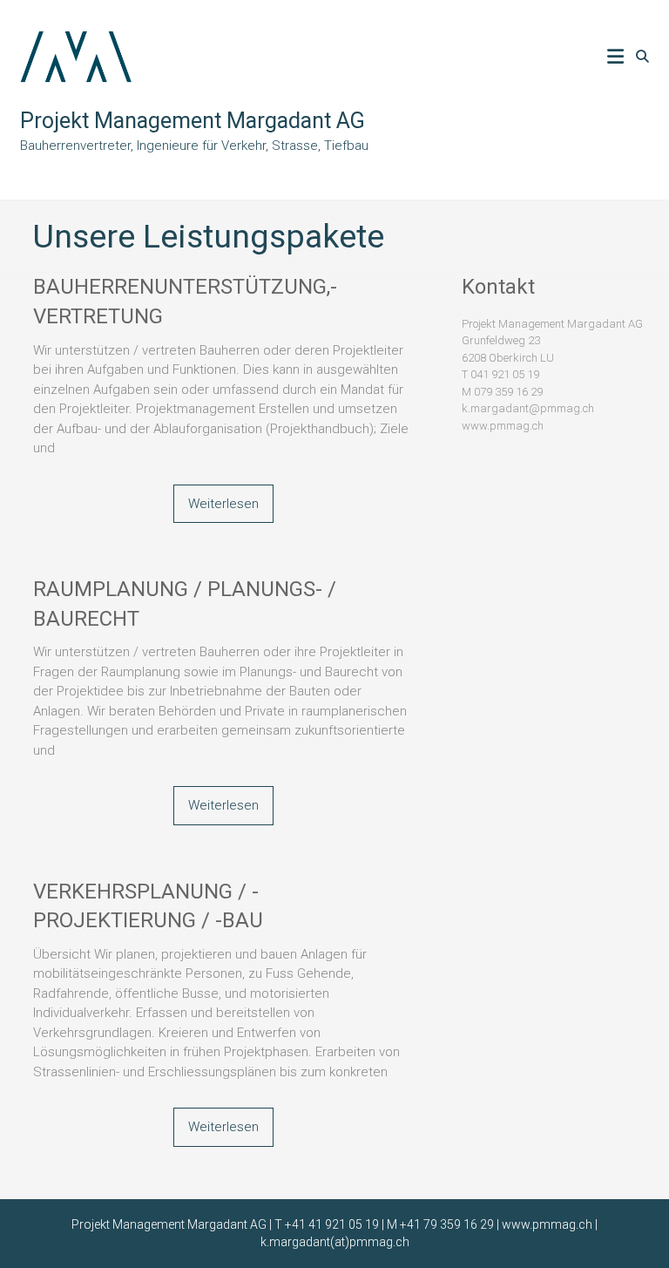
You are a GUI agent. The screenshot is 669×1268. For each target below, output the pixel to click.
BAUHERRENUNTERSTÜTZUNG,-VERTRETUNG (185, 302)
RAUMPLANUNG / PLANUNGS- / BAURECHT (184, 604)
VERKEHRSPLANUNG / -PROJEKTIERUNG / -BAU (148, 906)
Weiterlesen (223, 504)
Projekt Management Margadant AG (192, 120)
